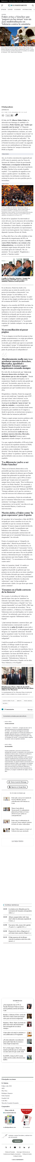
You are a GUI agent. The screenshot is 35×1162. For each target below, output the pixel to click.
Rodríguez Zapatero (7, 1093)
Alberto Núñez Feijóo (8, 700)
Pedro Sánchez (28, 700)
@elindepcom (5, 109)
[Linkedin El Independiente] (24, 1147)
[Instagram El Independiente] (19, 1147)
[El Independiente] (17, 5)
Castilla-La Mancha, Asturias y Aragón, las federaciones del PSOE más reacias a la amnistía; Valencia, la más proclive (16, 279)
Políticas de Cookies (27, 1154)
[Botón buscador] (33, 5)
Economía (17, 9)
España (10, 9)
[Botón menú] (2, 5)
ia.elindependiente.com (9, 1127)
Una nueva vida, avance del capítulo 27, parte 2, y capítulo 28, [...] (20, 926)
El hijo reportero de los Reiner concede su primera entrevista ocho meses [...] (19, 939)
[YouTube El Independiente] (15, 1147)
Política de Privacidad (10, 1152)
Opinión (3, 9)
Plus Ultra (4, 1091)
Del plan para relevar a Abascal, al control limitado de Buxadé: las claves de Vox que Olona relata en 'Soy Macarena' (17, 688)
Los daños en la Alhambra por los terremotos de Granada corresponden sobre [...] (20, 911)
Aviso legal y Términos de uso (23, 1152)
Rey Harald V (19, 1)
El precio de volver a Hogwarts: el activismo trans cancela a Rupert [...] (20, 932)
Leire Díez (4, 1100)
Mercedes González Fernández (10, 1103)
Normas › (30, 709)
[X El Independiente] (6, 1147)
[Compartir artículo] (3, 115)
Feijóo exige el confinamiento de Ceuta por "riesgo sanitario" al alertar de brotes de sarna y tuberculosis (21, 822)
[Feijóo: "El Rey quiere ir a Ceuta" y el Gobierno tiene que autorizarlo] (6, 830)
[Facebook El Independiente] (10, 1147)
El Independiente (7, 107)
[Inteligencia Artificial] (9, 1124)
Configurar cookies (17, 1156)
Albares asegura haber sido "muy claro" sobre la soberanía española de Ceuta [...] (20, 919)
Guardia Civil (5, 1098)
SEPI (3, 1088)
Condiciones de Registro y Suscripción (12, 1154)
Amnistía (19, 700)
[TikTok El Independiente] (29, 1147)
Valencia (5, 703)
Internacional (27, 9)
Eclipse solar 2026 (7, 1086)
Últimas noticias (12, 1)
